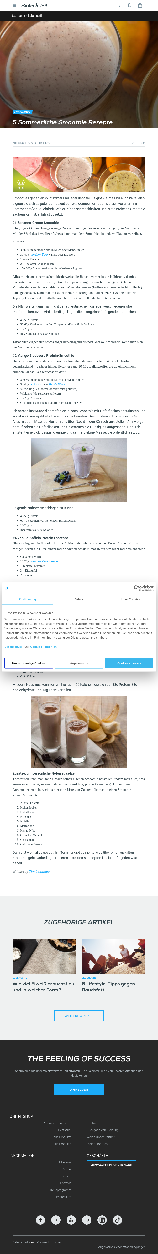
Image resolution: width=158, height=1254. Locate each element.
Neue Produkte (61, 1137)
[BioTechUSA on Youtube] (71, 1220)
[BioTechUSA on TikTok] (117, 1220)
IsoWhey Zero (39, 254)
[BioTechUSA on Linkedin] (102, 1220)
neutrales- (36, 384)
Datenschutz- (22, 1242)
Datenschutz (13, 646)
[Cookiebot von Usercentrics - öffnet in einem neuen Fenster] (137, 588)
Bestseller (64, 1130)
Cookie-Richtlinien (43, 646)
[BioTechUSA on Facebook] (40, 1220)
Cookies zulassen (129, 663)
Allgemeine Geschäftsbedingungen (121, 1247)
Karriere (66, 1176)
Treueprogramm (60, 1190)
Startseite (18, 15)
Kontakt (92, 1123)
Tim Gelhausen (40, 872)
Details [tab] (79, 599)
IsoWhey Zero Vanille (44, 561)
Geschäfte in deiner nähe (111, 1165)
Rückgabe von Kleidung (103, 1130)
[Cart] (140, 5)
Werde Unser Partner (100, 1137)
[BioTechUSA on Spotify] (86, 1220)
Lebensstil (35, 15)
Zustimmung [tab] (27, 599)
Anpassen (77, 663)
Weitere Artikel (79, 1016)
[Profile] (129, 5)
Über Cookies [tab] (130, 599)
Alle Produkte (62, 1144)
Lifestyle (65, 1183)
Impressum (63, 1197)
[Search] (118, 5)
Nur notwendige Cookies (28, 663)
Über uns (65, 1162)
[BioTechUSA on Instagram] (56, 1220)
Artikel (67, 1169)
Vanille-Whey (57, 384)
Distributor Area (97, 1144)
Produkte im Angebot (57, 1123)
